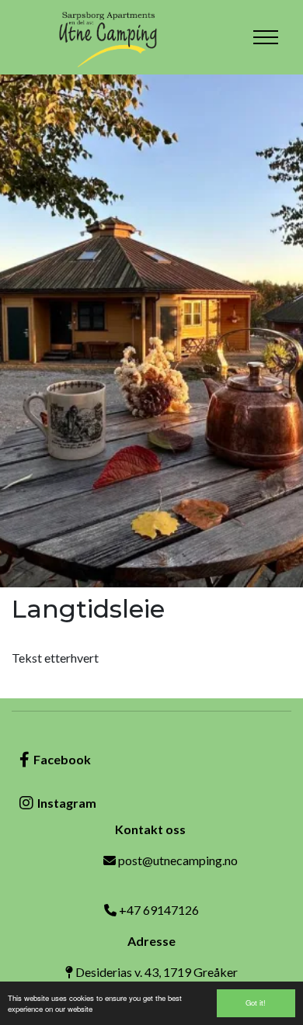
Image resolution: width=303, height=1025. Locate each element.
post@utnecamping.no (178, 860)
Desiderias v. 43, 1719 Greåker (156, 971)
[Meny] (265, 37)
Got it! (256, 1002)
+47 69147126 (159, 909)
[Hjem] (108, 37)
